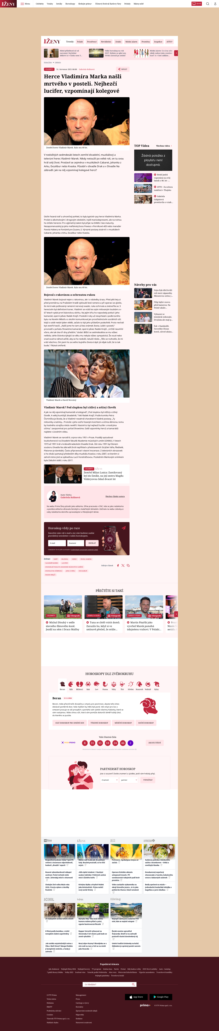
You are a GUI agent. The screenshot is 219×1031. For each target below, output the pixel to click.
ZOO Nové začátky (150, 969)
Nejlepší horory (84, 969)
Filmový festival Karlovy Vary (108, 3)
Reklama (50, 1003)
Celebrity (40, 3)
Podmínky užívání (54, 1011)
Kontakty (79, 1007)
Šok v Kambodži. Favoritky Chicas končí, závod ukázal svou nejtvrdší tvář (163, 329)
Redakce (79, 1018)
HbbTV (49, 1007)
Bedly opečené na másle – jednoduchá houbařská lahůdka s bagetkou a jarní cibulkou (158, 887)
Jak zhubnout (54, 969)
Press (78, 999)
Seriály (59, 3)
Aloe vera (112, 972)
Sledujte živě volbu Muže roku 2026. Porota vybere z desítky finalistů (57, 887)
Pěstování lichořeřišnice (127, 972)
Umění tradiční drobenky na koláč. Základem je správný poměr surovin (126, 944)
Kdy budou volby (134, 969)
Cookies (50, 1015)
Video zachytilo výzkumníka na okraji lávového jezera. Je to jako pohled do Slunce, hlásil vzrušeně (125, 887)
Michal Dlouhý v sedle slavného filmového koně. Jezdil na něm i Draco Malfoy (62, 626)
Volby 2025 (69, 972)
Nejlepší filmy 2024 (68, 969)
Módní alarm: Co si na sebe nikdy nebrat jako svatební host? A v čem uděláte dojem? (161, 54)
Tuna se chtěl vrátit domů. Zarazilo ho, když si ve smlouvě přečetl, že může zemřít (103, 627)
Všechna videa (163, 146)
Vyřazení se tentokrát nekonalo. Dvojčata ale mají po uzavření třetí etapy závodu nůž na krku (163, 317)
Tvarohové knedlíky (164, 972)
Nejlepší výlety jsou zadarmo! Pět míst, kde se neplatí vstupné (125, 920)
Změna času (107, 969)
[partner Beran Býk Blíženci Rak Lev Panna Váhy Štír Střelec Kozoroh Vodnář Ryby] (129, 780)
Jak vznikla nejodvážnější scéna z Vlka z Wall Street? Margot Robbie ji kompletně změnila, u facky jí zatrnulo (59, 947)
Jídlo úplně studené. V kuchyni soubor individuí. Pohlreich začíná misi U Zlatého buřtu (92, 875)
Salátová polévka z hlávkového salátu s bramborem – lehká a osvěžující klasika (157, 862)
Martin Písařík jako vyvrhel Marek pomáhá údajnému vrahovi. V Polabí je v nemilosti (143, 627)
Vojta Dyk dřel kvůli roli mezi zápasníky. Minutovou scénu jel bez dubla (163, 293)
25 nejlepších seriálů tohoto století (59, 919)
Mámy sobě (139, 3)
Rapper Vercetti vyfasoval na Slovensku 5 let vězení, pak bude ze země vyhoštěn (93, 934)
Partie (116, 969)
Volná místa (51, 999)
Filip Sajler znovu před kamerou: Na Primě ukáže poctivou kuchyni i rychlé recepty (162, 305)
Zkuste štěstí (155, 743)
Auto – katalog (164, 969)
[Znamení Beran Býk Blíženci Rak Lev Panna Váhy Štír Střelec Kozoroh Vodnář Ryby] (75, 543)
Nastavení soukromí (84, 1022)
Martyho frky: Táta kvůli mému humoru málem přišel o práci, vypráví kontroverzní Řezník (91, 921)
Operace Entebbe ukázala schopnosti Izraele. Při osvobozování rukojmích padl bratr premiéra (126, 876)
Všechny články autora (115, 496)
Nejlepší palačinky (102, 975)
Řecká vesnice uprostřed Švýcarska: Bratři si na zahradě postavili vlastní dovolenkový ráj (125, 934)
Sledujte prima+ (85, 3)
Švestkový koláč (117, 975)
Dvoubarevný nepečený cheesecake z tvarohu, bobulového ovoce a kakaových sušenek (159, 875)
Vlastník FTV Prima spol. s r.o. (58, 1018)
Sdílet (124, 70)
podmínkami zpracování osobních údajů (84, 550)
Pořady (127, 3)
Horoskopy (70, 3)
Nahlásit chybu (52, 1022)
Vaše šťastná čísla (107, 737)
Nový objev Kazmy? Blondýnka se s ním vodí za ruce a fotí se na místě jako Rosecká (93, 946)
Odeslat (92, 543)
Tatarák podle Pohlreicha (97, 972)
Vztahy (50, 3)
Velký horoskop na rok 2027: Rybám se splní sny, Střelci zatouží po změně (115, 53)
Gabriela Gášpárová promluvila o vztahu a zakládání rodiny (163, 200)
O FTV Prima (52, 995)
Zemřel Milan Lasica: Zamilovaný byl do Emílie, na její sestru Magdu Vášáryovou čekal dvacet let (103, 476)
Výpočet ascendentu (146, 972)
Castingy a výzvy (82, 1003)
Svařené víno (80, 972)
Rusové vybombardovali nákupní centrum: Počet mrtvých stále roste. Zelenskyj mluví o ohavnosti (59, 875)
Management (81, 995)
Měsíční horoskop (123, 723)
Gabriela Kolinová (87, 69)
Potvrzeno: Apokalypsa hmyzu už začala (125, 861)
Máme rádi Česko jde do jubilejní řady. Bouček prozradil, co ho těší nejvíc (92, 862)
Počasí (123, 969)
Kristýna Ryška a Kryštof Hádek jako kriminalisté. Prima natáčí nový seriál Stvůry (91, 887)
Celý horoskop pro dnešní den (69, 723)
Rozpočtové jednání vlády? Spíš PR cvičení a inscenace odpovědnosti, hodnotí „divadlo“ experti (59, 862)
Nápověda (80, 1015)
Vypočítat (147, 780)
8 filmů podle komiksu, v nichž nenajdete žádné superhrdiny (57, 932)
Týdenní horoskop (99, 723)
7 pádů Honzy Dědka (55, 972)
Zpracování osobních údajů (86, 1011)
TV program (96, 969)
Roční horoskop (146, 723)
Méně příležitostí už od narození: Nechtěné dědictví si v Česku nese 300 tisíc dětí (71, 54)
